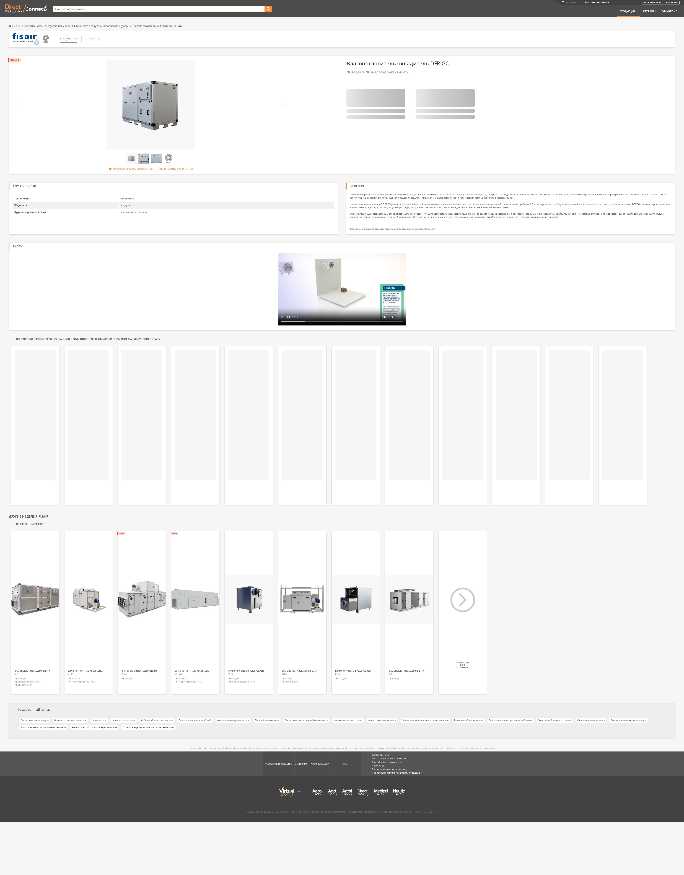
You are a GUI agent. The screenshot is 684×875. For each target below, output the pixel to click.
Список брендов (380, 754)
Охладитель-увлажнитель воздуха (628, 720)
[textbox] (159, 9)
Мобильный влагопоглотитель (157, 720)
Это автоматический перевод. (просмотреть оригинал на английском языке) (393, 228)
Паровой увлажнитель (267, 720)
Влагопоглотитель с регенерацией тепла (510, 720)
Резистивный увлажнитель (468, 720)
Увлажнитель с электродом (348, 720)
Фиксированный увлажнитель (233, 720)
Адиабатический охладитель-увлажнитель (94, 727)
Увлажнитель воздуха (123, 720)
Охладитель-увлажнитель (591, 720)
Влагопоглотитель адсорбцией (195, 720)
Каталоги (649, 11)
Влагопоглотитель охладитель (70, 720)
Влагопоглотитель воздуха (35, 720)
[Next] (282, 105)
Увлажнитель (99, 720)
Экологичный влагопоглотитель (555, 720)
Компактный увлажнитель (382, 720)
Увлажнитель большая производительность (425, 720)
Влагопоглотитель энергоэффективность (306, 720)
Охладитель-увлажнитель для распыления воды (148, 727)
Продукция (627, 11)
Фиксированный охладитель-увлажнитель (43, 727)
